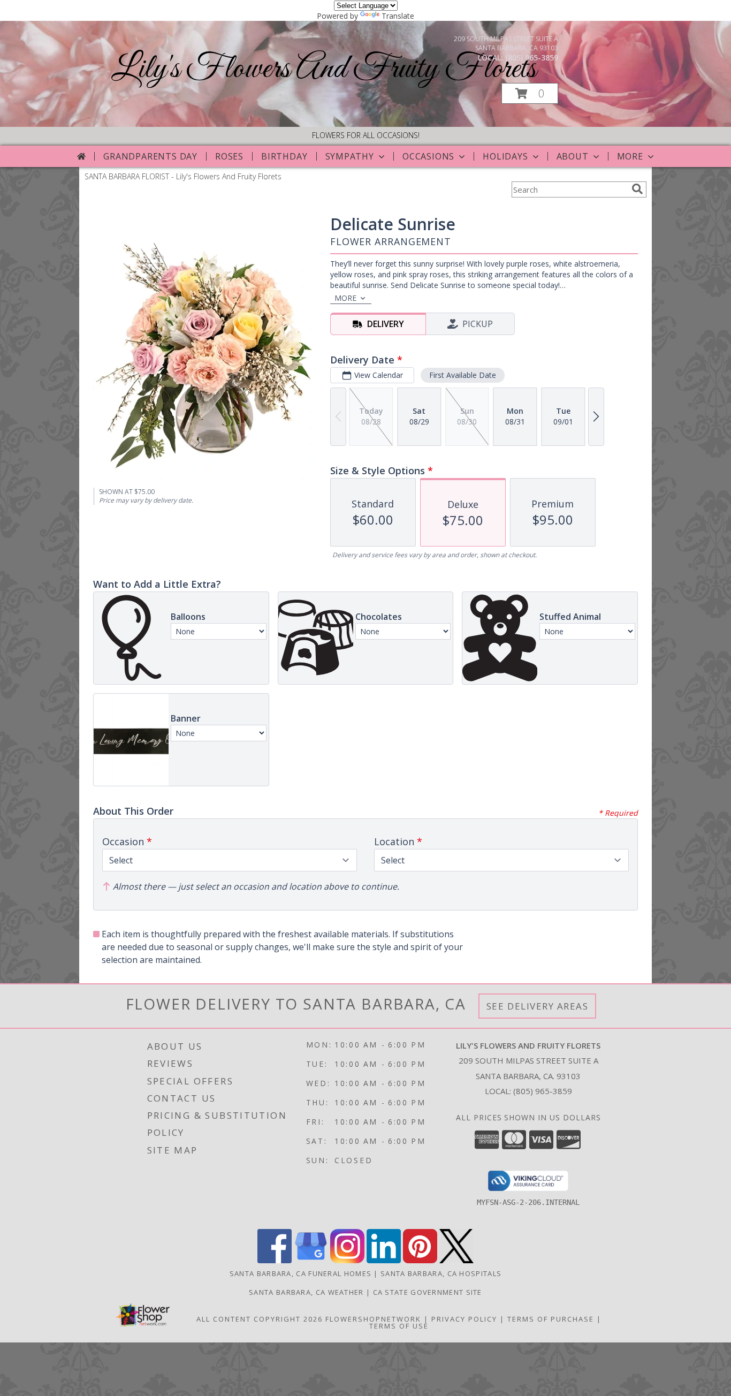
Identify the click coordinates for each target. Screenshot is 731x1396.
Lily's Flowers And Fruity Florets (323, 69)
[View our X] (456, 1260)
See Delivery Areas (537, 1006)
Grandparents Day (150, 156)
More (630, 156)
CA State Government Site (427, 1292)
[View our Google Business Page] (311, 1260)
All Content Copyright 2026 (259, 1319)
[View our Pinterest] (420, 1260)
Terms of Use (399, 1326)
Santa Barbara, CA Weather (306, 1292)
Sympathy (349, 156)
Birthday (284, 156)
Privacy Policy (464, 1319)
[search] (637, 189)
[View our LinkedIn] (384, 1260)
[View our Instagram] (347, 1260)
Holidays (505, 156)
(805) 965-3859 (531, 57)
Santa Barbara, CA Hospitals (440, 1273)
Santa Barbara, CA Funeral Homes (300, 1273)
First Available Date (462, 375)
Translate (398, 16)
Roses (229, 156)
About (573, 156)
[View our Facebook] (274, 1260)
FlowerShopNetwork (373, 1319)
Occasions (428, 156)
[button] (529, 93)
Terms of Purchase (550, 1319)
